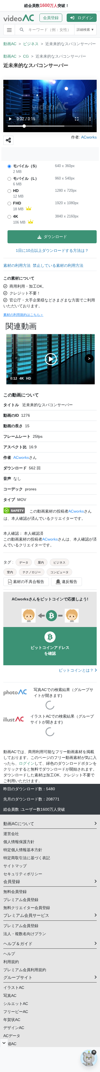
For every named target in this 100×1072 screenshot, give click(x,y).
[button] (53, 18)
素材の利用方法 (17, 265)
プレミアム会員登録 (20, 899)
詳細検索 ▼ (85, 30)
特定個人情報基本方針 (22, 850)
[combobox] (51, 29)
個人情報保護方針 (18, 842)
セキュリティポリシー (22, 874)
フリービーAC (15, 1011)
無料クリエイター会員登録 (26, 907)
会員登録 (51, 18)
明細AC (9, 1044)
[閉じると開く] (4, 1043)
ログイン (85, 18)
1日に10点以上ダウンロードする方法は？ (52, 250)
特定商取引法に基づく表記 (26, 858)
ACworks (21, 457)
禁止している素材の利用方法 (58, 265)
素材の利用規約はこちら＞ (23, 315)
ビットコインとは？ (77, 670)
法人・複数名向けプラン (24, 934)
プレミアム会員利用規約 (24, 970)
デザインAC (13, 1027)
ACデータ (11, 1035)
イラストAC (13, 987)
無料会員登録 (15, 891)
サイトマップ (15, 866)
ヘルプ (9, 953)
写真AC (9, 995)
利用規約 (11, 962)
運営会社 (11, 833)
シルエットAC (15, 1003)
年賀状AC (11, 1019)
